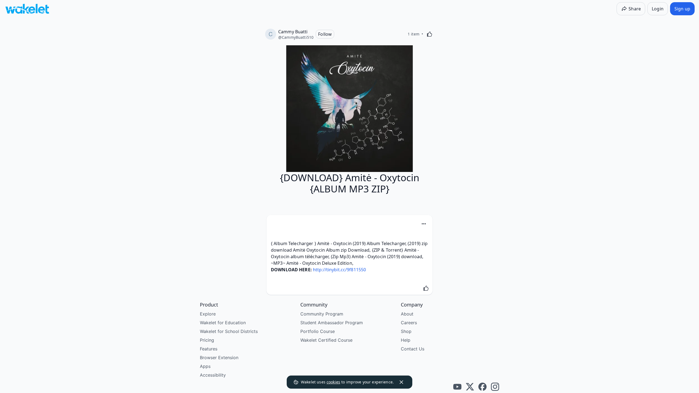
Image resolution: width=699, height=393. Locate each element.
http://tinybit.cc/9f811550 (339, 270)
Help (405, 340)
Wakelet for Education (223, 322)
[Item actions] (423, 223)
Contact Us (412, 349)
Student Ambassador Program (331, 322)
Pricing (207, 340)
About (407, 314)
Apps (205, 366)
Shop (406, 331)
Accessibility (213, 375)
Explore (208, 314)
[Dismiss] (401, 382)
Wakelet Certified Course (326, 340)
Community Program (321, 314)
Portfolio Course (317, 331)
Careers (409, 322)
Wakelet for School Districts (229, 331)
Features (208, 349)
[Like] (429, 34)
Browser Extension (219, 357)
